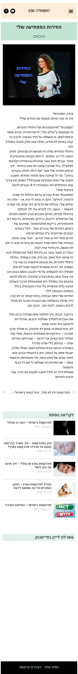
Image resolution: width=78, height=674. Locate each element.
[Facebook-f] (6, 11)
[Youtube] (12, 11)
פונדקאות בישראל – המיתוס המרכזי (28, 505)
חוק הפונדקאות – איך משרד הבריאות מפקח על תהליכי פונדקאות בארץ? (27, 445)
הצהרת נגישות (30, 667)
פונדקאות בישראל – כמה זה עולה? (29, 422)
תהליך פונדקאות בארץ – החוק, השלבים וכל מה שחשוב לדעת (31, 486)
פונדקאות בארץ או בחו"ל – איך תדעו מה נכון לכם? (28, 466)
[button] (71, 11)
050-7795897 (39, 11)
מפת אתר (51, 667)
